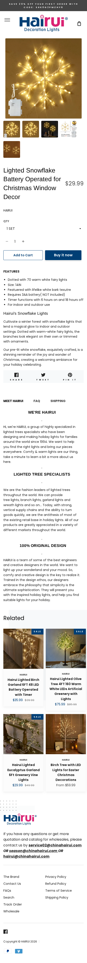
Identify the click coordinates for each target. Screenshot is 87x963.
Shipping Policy (56, 897)
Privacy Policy (55, 877)
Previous (4, 91)
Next (82, 91)
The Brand (11, 877)
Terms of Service (58, 890)
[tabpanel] (43, 78)
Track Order (12, 904)
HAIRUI (7, 210)
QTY (6, 221)
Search (8, 897)
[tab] (11, 129)
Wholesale (11, 911)
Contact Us (12, 883)
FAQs (7, 890)
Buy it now (63, 255)
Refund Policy (55, 883)
